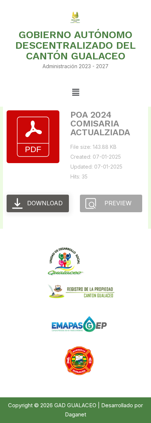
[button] (75, 92)
